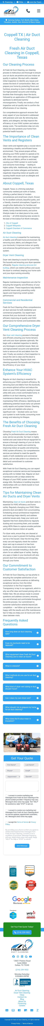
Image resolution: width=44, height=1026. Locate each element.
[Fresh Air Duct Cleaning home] (11, 11)
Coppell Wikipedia (13, 226)
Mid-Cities (34, 20)
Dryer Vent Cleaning (22, 993)
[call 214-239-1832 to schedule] (28, 10)
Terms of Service (23, 822)
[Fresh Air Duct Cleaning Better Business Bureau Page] (13, 871)
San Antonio (23, 22)
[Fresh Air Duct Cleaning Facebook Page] (13, 957)
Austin (14, 22)
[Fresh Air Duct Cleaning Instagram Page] (18, 957)
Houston (7, 22)
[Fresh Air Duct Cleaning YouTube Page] (30, 957)
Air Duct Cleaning (22, 991)
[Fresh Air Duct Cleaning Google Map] (26, 957)
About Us (22, 1001)
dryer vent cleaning (14, 335)
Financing (8, 2)
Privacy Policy (15, 1023)
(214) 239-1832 (23, 932)
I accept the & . (20, 823)
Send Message (22, 846)
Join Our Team (35, 2)
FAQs (21, 2)
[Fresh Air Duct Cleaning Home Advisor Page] (29, 871)
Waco (32, 22)
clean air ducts (19, 502)
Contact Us (22, 997)
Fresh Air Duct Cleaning (21, 432)
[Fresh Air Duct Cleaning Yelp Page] (31, 914)
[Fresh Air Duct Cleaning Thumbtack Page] (13, 914)
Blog (22, 999)
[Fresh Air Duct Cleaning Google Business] (22, 900)
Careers (22, 1005)
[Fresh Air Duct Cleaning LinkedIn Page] (22, 957)
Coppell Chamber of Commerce (19, 228)
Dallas (17, 20)
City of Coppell (12, 223)
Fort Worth (25, 20)
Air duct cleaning (10, 237)
